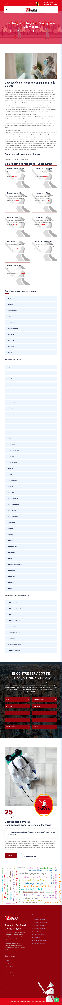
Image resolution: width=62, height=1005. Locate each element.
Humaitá (9, 421)
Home (13, 31)
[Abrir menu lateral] (55, 8)
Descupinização (12, 217)
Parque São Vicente (12, 516)
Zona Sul (9, 352)
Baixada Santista (24, 31)
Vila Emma (10, 540)
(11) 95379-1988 (48, 4)
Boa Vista (10, 385)
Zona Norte (10, 340)
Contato (11, 855)
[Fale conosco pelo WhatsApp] (56, 999)
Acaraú (9, 373)
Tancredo (10, 528)
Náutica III (10, 475)
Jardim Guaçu (11, 445)
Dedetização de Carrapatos (43, 169)
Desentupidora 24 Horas (42, 217)
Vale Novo (10, 534)
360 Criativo (49, 1001)
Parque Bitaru (11, 492)
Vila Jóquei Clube (12, 546)
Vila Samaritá (11, 570)
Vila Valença (10, 582)
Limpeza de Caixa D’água (43, 241)
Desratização (11, 241)
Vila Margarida (11, 552)
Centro (9, 316)
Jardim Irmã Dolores (12, 457)
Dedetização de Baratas (15, 169)
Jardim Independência (13, 451)
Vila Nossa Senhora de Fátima (15, 564)
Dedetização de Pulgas (15, 193)
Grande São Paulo (12, 322)
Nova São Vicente (12, 481)
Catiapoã (10, 391)
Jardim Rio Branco (12, 463)
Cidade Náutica (11, 403)
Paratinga (10, 486)
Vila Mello (10, 558)
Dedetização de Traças (42, 193)
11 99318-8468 (28, 856)
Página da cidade (12, 367)
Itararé (9, 427)
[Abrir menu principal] (6, 10)
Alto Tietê (10, 304)
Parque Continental (12, 498)
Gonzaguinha (11, 415)
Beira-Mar (10, 379)
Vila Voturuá (10, 588)
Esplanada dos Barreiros (13, 409)
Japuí (9, 439)
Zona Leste (10, 334)
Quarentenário (11, 522)
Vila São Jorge (11, 576)
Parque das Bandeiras (13, 504)
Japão (9, 433)
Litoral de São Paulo (12, 328)
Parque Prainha (11, 510)
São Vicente (38, 31)
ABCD (9, 298)
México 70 (10, 469)
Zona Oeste (10, 346)
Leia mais (14, 176)
